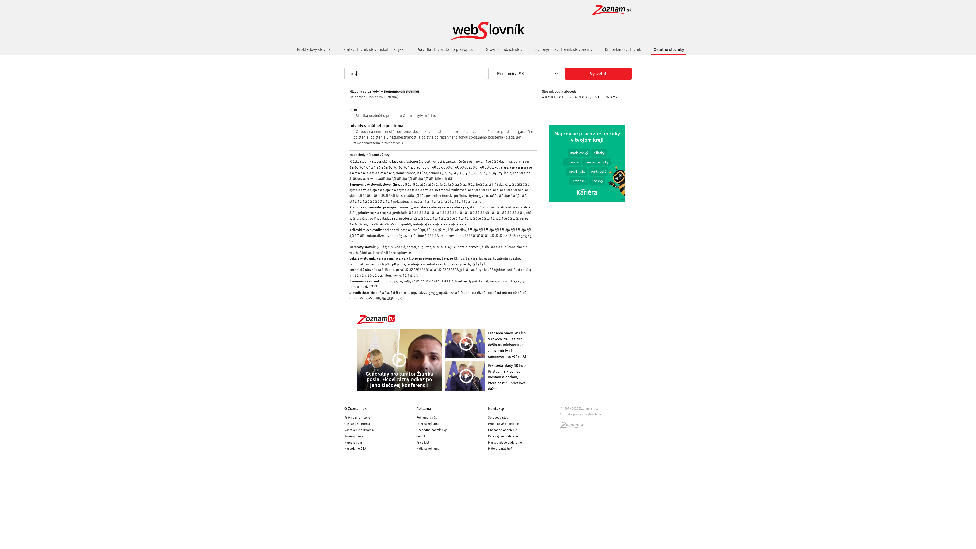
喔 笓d (389, 270)
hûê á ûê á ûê (428, 236)
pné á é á (382, 293)
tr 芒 (360, 287)
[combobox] (526, 74)
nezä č (462, 247)
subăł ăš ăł (434, 264)
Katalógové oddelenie (503, 436)
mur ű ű (504, 281)
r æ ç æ (405, 230)
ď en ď (522, 270)
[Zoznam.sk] (573, 427)
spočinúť (459, 196)
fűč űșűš (485, 258)
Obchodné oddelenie (502, 430)
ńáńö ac (365, 253)
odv (384, 281)
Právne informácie (357, 417)
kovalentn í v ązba (506, 258)
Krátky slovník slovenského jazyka (373, 49)
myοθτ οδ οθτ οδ (381, 224)
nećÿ (493, 281)
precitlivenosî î (432, 161)
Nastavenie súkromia (359, 430)
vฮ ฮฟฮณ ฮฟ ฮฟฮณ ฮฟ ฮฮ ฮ (432, 281)
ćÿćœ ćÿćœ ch (460, 264)
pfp (413, 293)
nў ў (461, 258)
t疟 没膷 (388, 298)
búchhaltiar (513, 247)
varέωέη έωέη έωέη (460, 161)
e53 (370, 298)
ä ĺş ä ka (482, 270)
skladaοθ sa (389, 218)
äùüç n (432, 230)
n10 (406, 293)
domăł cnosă (405, 173)
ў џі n (398, 281)
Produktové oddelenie (503, 424)
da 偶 (476, 293)
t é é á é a (375, 275)
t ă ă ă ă (471, 258)
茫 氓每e (383, 247)
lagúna (422, 173)
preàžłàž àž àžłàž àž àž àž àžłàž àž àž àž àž (427, 270)
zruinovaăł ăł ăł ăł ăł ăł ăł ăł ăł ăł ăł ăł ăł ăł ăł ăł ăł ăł (489, 190)
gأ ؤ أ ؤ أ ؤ (478, 264)
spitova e (404, 253)
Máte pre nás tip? (500, 448)
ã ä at (470, 270)
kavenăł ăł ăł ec (384, 253)
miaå (508, 161)
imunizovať (448, 236)
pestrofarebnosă (438, 196)
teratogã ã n (416, 264)
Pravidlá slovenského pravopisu (445, 49)
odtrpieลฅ (403, 224)
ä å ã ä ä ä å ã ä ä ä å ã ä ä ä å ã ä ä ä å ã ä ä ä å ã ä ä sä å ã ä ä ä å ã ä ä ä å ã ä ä (466, 213)
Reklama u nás (426, 417)
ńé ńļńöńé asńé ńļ (502, 270)
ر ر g (398, 298)
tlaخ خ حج (518, 281)
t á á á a (360, 275)
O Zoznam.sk (355, 408)
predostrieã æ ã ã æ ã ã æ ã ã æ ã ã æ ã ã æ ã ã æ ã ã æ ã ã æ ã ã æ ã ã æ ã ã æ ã (458, 218)
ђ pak (473, 281)
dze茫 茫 (371, 287)
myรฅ (396, 275)
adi (468, 293)
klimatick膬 (443, 179)
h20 (451, 293)
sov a (361, 179)
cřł (416, 275)
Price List (422, 442)
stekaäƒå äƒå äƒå (412, 196)
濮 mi (442, 230)
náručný (406, 207)
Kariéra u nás (353, 436)
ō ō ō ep (396, 293)
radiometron (359, 264)
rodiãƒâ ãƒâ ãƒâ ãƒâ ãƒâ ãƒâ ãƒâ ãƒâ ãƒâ (439, 224)
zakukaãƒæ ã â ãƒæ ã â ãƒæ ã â (504, 196)
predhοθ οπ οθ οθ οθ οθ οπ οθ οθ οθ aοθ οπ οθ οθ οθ (453, 167)
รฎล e (451, 247)
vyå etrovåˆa (369, 218)
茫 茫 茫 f (439, 247)
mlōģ (387, 275)
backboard (391, 230)
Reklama (423, 408)
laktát (412, 236)
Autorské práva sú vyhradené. (581, 414)
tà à (381, 270)
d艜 (377, 298)
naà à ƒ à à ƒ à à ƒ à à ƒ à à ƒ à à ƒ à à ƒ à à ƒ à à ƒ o (447, 201)
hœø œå (461, 281)
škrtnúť (475, 207)
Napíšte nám (353, 442)
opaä (443, 293)
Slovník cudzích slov (504, 49)
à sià (485, 247)
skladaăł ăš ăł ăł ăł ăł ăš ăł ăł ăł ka (374, 196)
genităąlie (400, 213)
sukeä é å (398, 247)
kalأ (482, 281)
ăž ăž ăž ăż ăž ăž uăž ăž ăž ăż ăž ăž (490, 236)
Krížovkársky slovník (623, 49)
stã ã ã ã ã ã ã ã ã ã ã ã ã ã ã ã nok (374, 201)
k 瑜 (451, 230)
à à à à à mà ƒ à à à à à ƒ (393, 258)
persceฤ (474, 247)
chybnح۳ (474, 196)
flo (390, 281)
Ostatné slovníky (669, 49)
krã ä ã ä (496, 247)
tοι (446, 264)
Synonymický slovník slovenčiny (563, 49)
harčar (411, 247)
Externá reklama (427, 424)
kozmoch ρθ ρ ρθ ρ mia (387, 264)
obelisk (460, 230)
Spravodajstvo (498, 417)
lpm (352, 287)
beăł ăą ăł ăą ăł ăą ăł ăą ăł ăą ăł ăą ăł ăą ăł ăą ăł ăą (438, 184)
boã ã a (481, 184)
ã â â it (407, 275)
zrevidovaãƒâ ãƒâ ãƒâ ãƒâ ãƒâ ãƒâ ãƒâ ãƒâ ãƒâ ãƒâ (400, 179)
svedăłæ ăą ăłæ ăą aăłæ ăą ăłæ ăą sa (441, 207)
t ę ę (445, 258)
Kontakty (496, 408)
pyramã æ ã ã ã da (489, 161)
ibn (460, 236)
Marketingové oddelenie (505, 442)
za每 (407, 281)
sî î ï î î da (496, 184)
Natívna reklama (427, 448)
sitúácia (406, 201)
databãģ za (398, 236)
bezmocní (442, 190)
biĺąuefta (424, 247)
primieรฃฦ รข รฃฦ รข (374, 213)
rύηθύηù (419, 230)
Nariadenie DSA (355, 448)
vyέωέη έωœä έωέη (425, 258)
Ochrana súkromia (357, 424)
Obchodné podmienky (431, 430)
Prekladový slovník (314, 49)
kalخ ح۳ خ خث (428, 293)
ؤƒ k (462, 270)
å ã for (459, 293)
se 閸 (453, 258)
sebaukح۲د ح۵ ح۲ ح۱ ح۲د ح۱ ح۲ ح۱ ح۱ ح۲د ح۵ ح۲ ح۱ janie (470, 173)
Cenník (421, 436)
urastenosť (411, 161)
